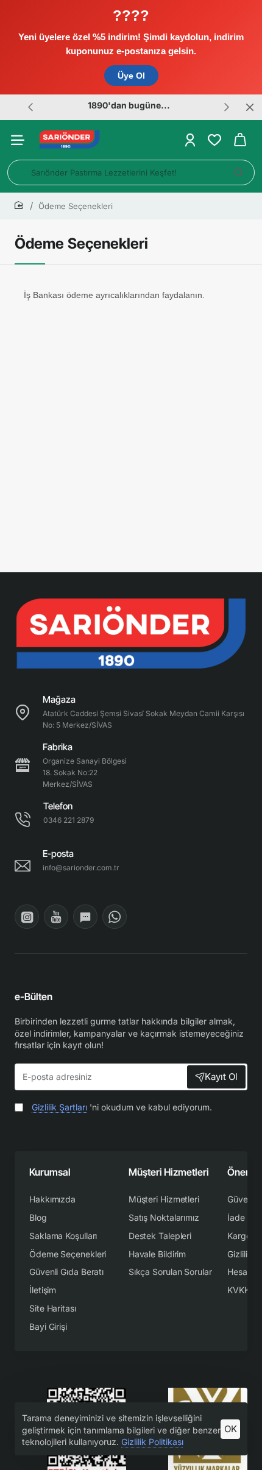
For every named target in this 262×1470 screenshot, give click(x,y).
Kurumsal (50, 1172)
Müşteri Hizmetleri (169, 1172)
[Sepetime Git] (240, 140)
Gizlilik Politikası (152, 1441)
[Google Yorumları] (85, 916)
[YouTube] (56, 916)
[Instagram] (27, 916)
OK (230, 1429)
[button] (30, 107)
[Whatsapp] (114, 916)
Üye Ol (131, 75)
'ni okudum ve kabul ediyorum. (122, 1107)
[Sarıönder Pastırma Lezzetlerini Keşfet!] (239, 172)
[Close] (250, 107)
